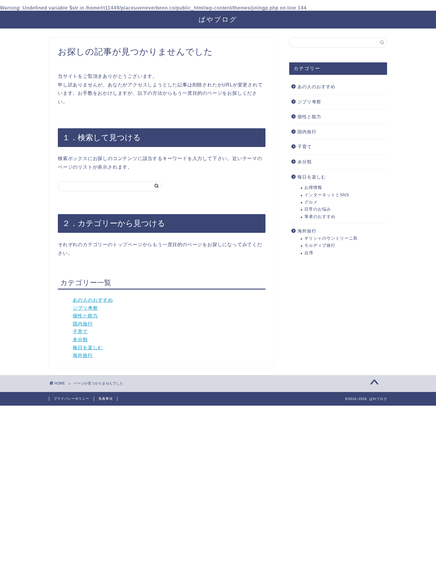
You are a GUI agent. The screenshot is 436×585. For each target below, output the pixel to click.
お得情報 (313, 187)
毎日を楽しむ (88, 347)
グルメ (311, 202)
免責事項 (105, 398)
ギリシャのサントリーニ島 (331, 238)
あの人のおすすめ (93, 300)
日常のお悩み (317, 209)
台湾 (308, 253)
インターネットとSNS (326, 195)
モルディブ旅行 (319, 245)
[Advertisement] (178, 495)
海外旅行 (83, 355)
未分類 (80, 339)
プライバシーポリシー (71, 398)
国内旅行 (83, 323)
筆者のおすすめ (319, 216)
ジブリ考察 (85, 308)
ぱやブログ (218, 19)
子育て (80, 331)
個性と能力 (85, 315)
